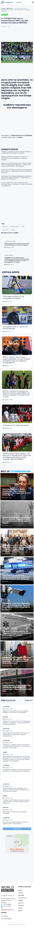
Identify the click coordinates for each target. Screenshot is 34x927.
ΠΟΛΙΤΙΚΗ (5, 717)
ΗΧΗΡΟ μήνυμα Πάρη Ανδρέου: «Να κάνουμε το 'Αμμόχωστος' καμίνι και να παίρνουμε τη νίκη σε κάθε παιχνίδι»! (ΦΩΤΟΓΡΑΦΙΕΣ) (17, 456)
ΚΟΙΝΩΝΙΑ (20, 900)
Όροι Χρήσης (4, 916)
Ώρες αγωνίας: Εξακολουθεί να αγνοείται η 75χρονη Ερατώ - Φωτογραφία (15, 822)
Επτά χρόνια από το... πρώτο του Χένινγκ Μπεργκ (15, 328)
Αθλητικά (9, 8)
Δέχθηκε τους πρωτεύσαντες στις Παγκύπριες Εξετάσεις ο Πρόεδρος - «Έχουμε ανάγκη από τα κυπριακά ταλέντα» (16, 548)
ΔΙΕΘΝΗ (5, 752)
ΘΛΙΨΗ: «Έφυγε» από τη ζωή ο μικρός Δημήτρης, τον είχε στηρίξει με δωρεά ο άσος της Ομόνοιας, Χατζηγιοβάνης (16, 360)
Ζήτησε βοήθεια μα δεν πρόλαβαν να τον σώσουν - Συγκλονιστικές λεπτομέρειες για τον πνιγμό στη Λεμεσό (16, 520)
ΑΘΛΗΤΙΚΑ (5, 807)
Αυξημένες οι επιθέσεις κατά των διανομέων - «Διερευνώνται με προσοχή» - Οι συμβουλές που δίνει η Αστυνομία (16, 660)
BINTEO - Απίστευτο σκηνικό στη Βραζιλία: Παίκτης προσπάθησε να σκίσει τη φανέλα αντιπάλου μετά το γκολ (16, 394)
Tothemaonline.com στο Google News (21, 135)
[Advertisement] (17, 208)
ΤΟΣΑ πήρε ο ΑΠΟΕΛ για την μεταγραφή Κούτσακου (13, 297)
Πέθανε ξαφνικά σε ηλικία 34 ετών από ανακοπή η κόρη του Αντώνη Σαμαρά (16, 244)
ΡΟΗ (8, 700)
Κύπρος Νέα (5, 230)
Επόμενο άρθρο (8, 255)
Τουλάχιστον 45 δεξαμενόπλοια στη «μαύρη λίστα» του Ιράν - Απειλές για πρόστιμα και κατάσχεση (16, 801)
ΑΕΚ (23, 226)
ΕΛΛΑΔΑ (20, 908)
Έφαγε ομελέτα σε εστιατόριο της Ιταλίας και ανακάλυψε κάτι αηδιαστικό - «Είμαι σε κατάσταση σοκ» (16, 688)
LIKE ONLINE (6, 728)
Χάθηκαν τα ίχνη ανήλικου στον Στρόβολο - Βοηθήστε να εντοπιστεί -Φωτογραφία (16, 711)
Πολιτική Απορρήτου (6, 918)
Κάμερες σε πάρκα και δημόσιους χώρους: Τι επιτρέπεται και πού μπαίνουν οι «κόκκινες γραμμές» (14, 158)
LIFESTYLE (20, 903)
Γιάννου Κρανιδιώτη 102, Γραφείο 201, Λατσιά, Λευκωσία (8, 900)
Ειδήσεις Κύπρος (14, 226)
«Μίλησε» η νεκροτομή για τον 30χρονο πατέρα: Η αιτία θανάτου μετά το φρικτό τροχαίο (16, 152)
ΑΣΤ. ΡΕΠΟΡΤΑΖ (22, 898)
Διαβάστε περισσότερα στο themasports (17, 106)
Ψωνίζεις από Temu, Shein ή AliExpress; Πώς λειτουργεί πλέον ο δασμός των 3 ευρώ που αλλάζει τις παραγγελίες (16, 184)
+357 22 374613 (7, 906)
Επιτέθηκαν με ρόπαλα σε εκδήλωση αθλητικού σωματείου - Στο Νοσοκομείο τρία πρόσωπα (16, 577)
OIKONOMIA (21, 895)
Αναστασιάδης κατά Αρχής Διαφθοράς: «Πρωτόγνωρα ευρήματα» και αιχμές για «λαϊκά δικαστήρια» (16, 492)
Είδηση (13, 230)
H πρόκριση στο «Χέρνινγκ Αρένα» (16, 425)
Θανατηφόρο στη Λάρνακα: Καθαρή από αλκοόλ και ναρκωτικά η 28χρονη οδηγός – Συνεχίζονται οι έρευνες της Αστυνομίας (16, 177)
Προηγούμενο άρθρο (10, 241)
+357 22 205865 (7, 904)
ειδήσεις (20, 137)
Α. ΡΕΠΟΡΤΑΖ (6, 706)
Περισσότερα (17, 829)
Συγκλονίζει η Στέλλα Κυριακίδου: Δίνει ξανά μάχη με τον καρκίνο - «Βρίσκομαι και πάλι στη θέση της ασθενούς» (16, 171)
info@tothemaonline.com (7, 909)
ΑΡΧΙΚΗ (20, 890)
